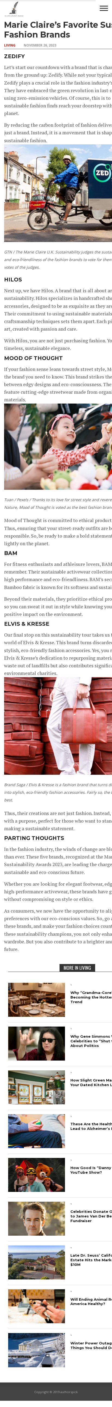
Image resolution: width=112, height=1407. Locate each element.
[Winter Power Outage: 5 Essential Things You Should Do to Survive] (36, 1365)
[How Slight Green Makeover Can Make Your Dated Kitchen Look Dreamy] (36, 1102)
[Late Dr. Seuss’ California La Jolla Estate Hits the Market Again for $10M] (36, 1278)
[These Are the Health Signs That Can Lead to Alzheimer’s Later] (36, 1146)
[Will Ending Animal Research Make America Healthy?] (36, 1321)
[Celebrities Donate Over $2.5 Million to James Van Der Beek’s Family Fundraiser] (36, 1234)
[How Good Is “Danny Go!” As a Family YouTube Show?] (36, 1190)
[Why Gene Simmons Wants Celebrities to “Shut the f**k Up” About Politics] (36, 1059)
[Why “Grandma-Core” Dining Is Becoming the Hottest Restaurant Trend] (36, 1015)
